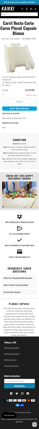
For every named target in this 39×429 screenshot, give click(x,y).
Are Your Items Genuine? (12, 292)
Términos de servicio (11, 366)
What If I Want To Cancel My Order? (16, 285)
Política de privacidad (11, 348)
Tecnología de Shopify (24, 412)
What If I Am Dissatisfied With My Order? (18, 278)
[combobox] (19, 14)
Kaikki (15, 412)
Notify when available (19, 108)
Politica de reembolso (11, 354)
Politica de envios (10, 360)
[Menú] (35, 8)
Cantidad (5, 90)
